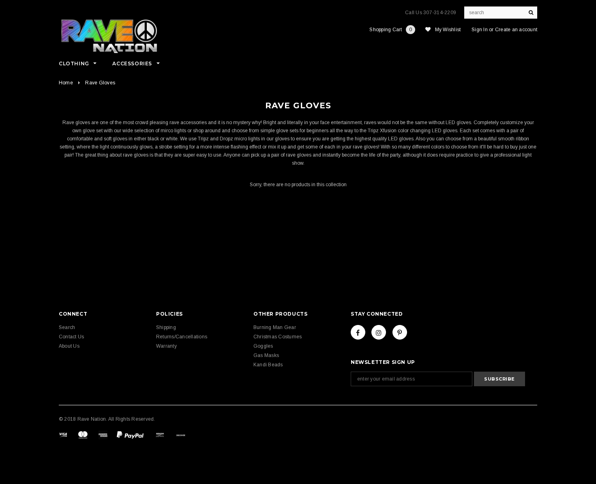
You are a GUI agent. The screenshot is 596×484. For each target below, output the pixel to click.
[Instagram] (378, 332)
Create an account (516, 29)
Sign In (480, 29)
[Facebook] (358, 332)
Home (66, 83)
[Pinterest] (399, 332)
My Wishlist (448, 29)
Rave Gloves (100, 83)
